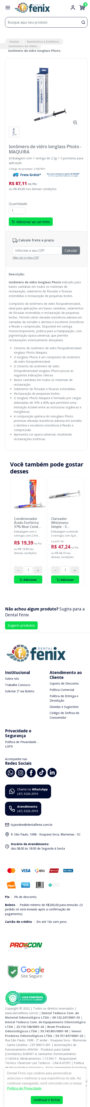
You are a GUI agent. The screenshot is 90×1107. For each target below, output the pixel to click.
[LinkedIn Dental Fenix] (52, 772)
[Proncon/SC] (26, 946)
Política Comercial (62, 690)
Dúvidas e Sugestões (64, 707)
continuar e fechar (46, 1100)
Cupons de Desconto (64, 684)
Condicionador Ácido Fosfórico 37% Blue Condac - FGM (28, 523)
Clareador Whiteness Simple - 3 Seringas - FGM (63, 523)
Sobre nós (12, 679)
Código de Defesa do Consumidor (64, 715)
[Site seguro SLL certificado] (26, 972)
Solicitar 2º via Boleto (19, 691)
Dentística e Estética (43, 42)
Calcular (71, 250)
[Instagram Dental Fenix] (20, 772)
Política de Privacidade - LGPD (21, 744)
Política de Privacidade (24, 1088)
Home (14, 42)
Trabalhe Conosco (17, 685)
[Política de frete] (46, 175)
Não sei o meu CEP (26, 258)
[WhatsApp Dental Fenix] (10, 772)
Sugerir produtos (21, 625)
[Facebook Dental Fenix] (31, 772)
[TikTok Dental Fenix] (41, 772)
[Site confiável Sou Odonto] (26, 998)
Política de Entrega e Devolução (64, 698)
